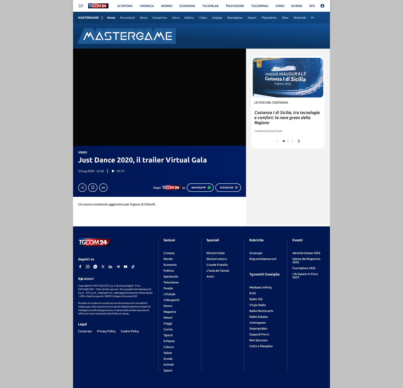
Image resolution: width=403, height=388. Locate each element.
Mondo (168, 259)
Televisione (171, 282)
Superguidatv (258, 328)
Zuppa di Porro (259, 334)
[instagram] (88, 267)
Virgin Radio (257, 305)
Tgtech (168, 335)
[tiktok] (133, 267)
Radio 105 (256, 299)
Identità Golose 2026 (306, 253)
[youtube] (125, 267)
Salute (168, 352)
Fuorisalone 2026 (303, 268)
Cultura (169, 347)
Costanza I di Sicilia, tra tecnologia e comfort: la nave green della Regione (287, 117)
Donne (168, 306)
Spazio (168, 370)
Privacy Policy (106, 331)
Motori (168, 317)
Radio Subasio (258, 316)
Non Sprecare (258, 340)
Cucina (168, 329)
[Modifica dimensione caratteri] (103, 187)
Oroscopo (255, 253)
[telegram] (118, 267)
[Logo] (98, 6)
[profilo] (322, 5)
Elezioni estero (217, 259)
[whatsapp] (95, 267)
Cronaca (169, 253)
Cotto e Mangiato (261, 346)
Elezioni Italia (216, 253)
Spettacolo (171, 276)
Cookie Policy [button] (130, 331)
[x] (103, 267)
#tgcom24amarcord (262, 259)
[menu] (80, 5)
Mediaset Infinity (260, 287)
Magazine (170, 311)
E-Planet (169, 341)
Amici (210, 276)
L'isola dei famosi (218, 270)
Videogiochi (172, 300)
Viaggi (168, 323)
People (168, 288)
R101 (252, 293)
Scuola (168, 358)
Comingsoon (257, 322)
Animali (169, 364)
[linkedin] (110, 267)
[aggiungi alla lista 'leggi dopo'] (92, 187)
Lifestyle (169, 294)
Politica (169, 270)
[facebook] (80, 267)
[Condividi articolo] (82, 187)
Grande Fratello (217, 264)
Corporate (85, 331)
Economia (170, 264)
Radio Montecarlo (261, 311)
